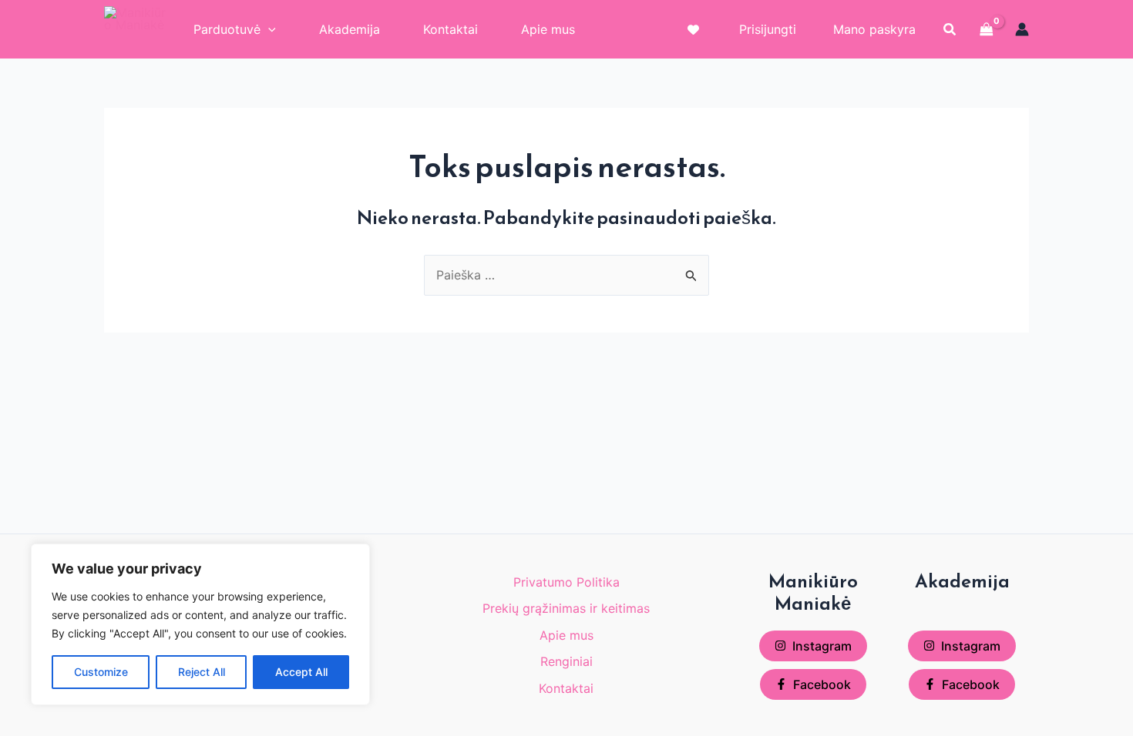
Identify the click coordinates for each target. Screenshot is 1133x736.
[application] (268, 29)
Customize (101, 671)
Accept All (301, 671)
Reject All (201, 671)
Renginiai (566, 661)
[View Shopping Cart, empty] (986, 29)
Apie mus (566, 635)
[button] (950, 29)
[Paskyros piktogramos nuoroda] (1022, 29)
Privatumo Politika (566, 582)
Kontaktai (566, 688)
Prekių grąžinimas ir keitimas (566, 608)
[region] (200, 624)
